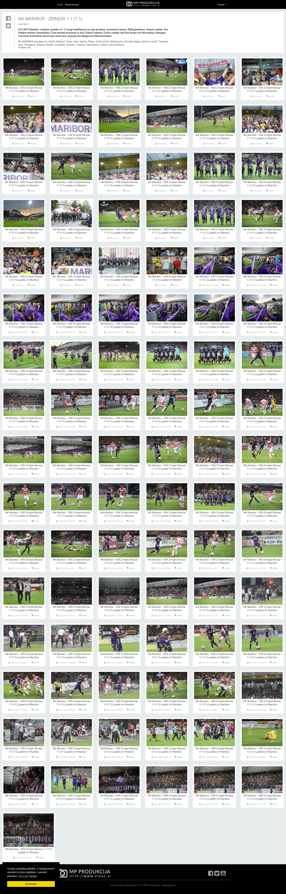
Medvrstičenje (72, 4)
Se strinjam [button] (31, 884)
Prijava (221, 4)
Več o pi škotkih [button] (28, 876)
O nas (60, 4)
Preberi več (24, 47)
